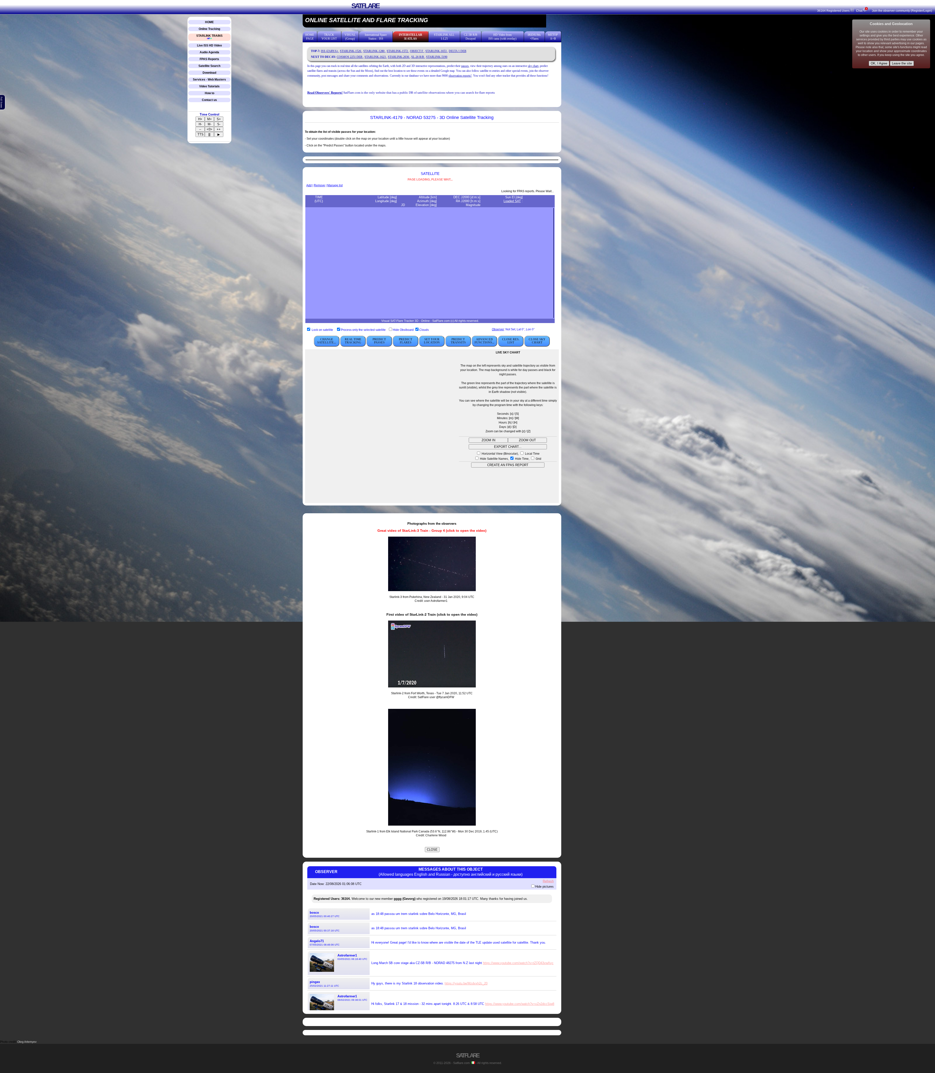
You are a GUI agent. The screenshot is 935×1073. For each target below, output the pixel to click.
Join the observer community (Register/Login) (902, 10)
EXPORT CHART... (508, 447)
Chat (861, 10)
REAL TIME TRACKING (353, 341)
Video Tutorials (209, 86)
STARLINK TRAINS (209, 35)
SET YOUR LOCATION (432, 341)
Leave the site (902, 63)
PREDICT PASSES (379, 341)
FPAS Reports (209, 59)
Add (309, 185)
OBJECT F (417, 51)
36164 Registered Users (833, 10)
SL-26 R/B (418, 57)
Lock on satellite (322, 330)
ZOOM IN (488, 440)
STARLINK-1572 (398, 51)
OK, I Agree (879, 63)
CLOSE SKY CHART (537, 341)
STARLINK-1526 (351, 51)
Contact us (209, 100)
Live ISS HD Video (209, 45)
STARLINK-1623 (375, 57)
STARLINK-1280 (374, 51)
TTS (200, 134)
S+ (219, 119)
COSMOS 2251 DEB (350, 57)
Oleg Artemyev (27, 1042)
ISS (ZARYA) (329, 51)
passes (465, 66)
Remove (319, 185)
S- (218, 124)
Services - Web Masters (209, 79)
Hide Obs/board (403, 330)
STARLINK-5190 (436, 57)
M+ (209, 119)
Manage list (335, 185)
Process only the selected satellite (363, 330)
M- (209, 124)
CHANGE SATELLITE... (326, 341)
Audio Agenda (209, 52)
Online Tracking (209, 29)
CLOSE (432, 849)
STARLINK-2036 (399, 57)
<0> (209, 129)
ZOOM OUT (527, 440)
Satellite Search (209, 66)
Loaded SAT (512, 201)
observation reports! (460, 75)
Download (209, 72)
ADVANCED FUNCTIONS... (484, 341)
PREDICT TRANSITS (458, 341)
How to (209, 93)
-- (200, 129)
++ (219, 129)
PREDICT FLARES (405, 341)
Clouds (424, 330)
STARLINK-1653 (436, 51)
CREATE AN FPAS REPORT (507, 465)
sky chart (533, 66)
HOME (209, 22)
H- (200, 124)
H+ (200, 119)
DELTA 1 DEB (457, 51)
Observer (498, 329)
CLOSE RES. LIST (510, 341)
